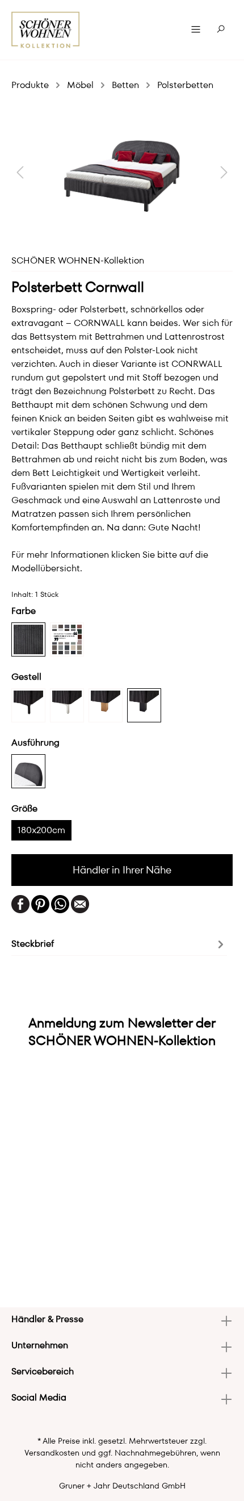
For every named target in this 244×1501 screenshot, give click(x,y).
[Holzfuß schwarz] (144, 705)
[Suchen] (221, 29)
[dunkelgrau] (28, 639)
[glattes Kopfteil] (28, 771)
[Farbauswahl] (67, 639)
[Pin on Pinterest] (40, 903)
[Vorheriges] (19, 171)
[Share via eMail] (80, 903)
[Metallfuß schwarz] (28, 705)
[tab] (119, 943)
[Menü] (196, 29)
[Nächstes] (224, 171)
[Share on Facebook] (20, 903)
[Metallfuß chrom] (67, 705)
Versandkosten (51, 1452)
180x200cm (41, 830)
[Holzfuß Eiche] (106, 705)
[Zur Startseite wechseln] (45, 29)
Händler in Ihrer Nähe (122, 870)
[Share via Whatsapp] (60, 903)
